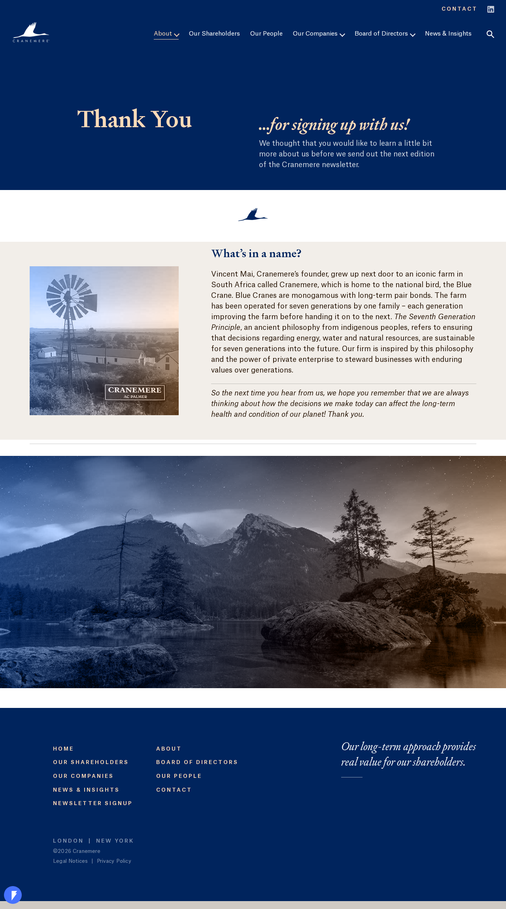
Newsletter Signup (93, 803)
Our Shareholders (214, 34)
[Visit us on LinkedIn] (490, 8)
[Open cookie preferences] (13, 895)
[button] (490, 34)
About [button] (164, 34)
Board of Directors (197, 762)
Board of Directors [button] (382, 34)
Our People (266, 34)
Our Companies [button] (316, 34)
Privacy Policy (114, 861)
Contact (460, 8)
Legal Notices (70, 861)
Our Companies (83, 776)
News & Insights (448, 34)
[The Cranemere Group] (31, 32)
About (169, 748)
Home (63, 748)
